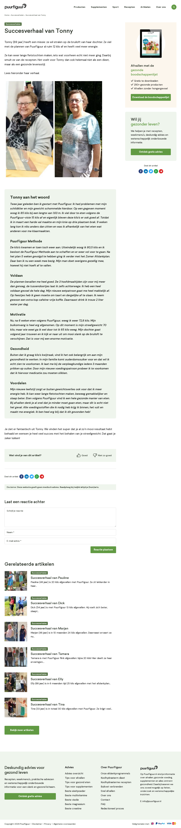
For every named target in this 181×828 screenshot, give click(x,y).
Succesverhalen (17, 15)
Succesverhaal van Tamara (50, 654)
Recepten (129, 7)
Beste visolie (72, 799)
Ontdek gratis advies (151, 152)
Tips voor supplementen (78, 786)
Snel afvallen (108, 791)
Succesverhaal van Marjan (49, 628)
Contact (105, 799)
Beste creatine (73, 808)
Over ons (161, 7)
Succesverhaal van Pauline (50, 578)
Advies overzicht (74, 773)
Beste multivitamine (76, 795)
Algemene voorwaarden (64, 824)
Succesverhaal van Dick (48, 603)
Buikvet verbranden (112, 786)
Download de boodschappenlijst (150, 97)
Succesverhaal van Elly (47, 679)
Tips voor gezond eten (77, 782)
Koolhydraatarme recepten (116, 782)
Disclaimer (37, 824)
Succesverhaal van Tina (48, 704)
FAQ (103, 804)
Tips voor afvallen (75, 777)
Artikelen (145, 7)
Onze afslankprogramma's (115, 773)
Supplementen (99, 7)
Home (7, 15)
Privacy (47, 824)
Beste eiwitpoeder (75, 791)
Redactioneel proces (112, 808)
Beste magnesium (75, 804)
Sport (115, 7)
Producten (79, 7)
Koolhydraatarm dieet (113, 777)
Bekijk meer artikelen (22, 730)
